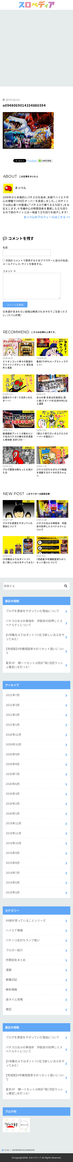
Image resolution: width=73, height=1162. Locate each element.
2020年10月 (13, 744)
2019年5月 (13, 892)
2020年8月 (13, 764)
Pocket (32, 161)
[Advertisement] (36, 47)
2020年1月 (13, 813)
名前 (5, 247)
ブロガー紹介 (14, 950)
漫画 (8, 970)
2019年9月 (13, 853)
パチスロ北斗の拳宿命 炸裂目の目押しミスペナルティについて (34, 623)
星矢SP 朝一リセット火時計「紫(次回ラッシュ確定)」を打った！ (34, 665)
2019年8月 (13, 863)
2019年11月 (13, 833)
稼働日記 (11, 979)
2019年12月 (13, 823)
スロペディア (35, 1157)
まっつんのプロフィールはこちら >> (47, 217)
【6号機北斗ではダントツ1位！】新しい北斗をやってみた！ (35, 637)
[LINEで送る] (45, 161)
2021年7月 (13, 695)
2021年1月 (13, 725)
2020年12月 (13, 734)
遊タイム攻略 (14, 999)
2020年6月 (13, 784)
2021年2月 (13, 715)
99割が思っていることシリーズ (25, 920)
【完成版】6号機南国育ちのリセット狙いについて (35, 651)
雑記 (8, 1009)
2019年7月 (13, 873)
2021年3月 (13, 705)
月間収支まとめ (16, 960)
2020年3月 (13, 793)
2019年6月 (13, 882)
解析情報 (11, 989)
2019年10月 (13, 843)
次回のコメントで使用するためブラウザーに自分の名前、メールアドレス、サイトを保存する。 (36, 262)
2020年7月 (13, 774)
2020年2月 (13, 803)
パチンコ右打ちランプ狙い (23, 940)
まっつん (20, 188)
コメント (9, 271)
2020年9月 (13, 754)
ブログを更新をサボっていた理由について (32, 611)
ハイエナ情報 (14, 930)
